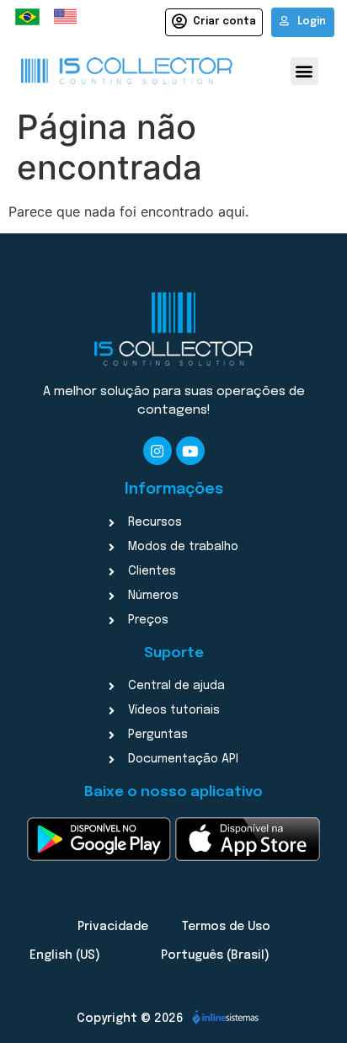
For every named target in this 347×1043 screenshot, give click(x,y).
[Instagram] (157, 450)
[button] (304, 71)
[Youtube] (190, 450)
